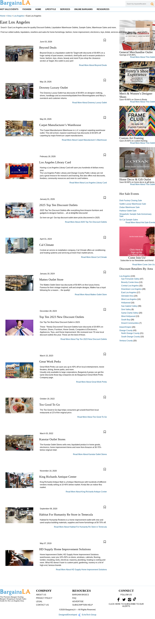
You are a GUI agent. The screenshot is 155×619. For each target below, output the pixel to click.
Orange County (125, 330)
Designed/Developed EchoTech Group (77, 615)
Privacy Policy (44, 598)
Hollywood (125, 303)
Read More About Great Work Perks (91, 382)
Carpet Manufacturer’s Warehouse (60, 125)
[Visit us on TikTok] (134, 600)
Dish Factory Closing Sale (130, 200)
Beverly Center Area (130, 282)
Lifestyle (50, 9)
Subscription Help (82, 605)
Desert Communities (130, 323)
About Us (41, 595)
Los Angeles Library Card (55, 162)
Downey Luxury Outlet (53, 87)
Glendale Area (127, 296)
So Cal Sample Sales (128, 220)
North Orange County (130, 333)
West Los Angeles (129, 299)
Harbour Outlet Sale (127, 211)
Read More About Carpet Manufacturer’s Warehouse (84, 140)
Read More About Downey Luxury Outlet (89, 103)
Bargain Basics (80, 595)
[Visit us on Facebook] (118, 600)
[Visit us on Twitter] (124, 600)
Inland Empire (125, 327)
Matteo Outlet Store (51, 279)
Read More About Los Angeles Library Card (88, 183)
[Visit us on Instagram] (129, 600)
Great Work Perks (50, 361)
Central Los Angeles (130, 286)
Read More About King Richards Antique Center (86, 492)
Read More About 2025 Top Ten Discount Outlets (86, 222)
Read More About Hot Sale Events (140, 222)
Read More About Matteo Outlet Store (91, 294)
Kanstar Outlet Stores (52, 439)
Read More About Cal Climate (94, 257)
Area (9, 16)
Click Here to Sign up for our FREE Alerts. (136, 252)
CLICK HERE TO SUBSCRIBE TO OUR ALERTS (126, 605)
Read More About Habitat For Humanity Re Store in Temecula (80, 527)
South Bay (125, 320)
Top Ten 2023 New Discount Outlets (61, 316)
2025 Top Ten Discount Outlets (58, 205)
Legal (39, 601)
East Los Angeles (128, 292)
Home (38, 9)
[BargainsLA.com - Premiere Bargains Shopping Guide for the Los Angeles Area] (15, 6)
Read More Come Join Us (143, 265)
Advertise (78, 601)
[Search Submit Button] (152, 4)
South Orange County (130, 337)
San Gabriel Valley (129, 306)
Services (65, 9)
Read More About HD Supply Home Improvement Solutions (81, 570)
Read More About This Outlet (142, 57)
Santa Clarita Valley (129, 313)
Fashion (27, 9)
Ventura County (126, 341)
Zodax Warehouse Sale (129, 207)
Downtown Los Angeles (131, 289)
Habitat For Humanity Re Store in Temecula (66, 514)
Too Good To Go (49, 404)
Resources (103, 9)
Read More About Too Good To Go (92, 417)
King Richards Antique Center (57, 476)
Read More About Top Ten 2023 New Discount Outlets (84, 339)
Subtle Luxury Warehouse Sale (132, 204)
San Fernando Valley (130, 279)
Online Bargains (83, 9)
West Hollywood (128, 316)
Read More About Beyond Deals (93, 65)
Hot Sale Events (9, 9)
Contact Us (42, 605)
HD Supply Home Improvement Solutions (65, 549)
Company (44, 590)
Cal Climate (46, 244)
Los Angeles (18, 16)
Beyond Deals (48, 47)
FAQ (74, 598)
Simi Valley (126, 309)
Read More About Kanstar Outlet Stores (90, 454)
